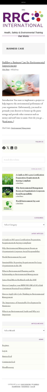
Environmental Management (21, 128)
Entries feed (7, 356)
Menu (23, 2)
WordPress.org (8, 367)
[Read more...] (8, 121)
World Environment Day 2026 (14, 257)
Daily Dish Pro (26, 384)
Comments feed (8, 362)
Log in (4, 351)
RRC (23, 9)
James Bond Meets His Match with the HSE (19, 280)
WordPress (25, 386)
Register (5, 345)
